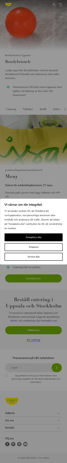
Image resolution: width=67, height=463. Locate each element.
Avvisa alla (33, 256)
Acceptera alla (33, 237)
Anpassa (33, 247)
